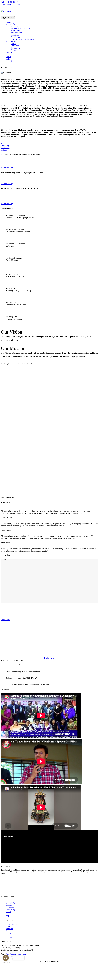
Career (8, 57)
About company (7, 168)
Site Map (9, 929)
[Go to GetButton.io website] (6, 962)
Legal (8, 926)
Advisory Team (16, 33)
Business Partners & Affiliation (22, 39)
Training (14, 44)
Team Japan (15, 37)
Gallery (8, 54)
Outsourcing (15, 48)
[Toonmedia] (6, 11)
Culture (13, 50)
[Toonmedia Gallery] (52, 633)
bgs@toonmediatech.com (10, 4)
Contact (9, 61)
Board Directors (17, 31)
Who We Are (11, 24)
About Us (14, 26)
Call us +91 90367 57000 (10, 2)
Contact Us (5, 620)
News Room (10, 52)
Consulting (15, 46)
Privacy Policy (11, 924)
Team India (15, 35)
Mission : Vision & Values (21, 28)
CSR (8, 59)
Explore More (49, 658)
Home (8, 22)
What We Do (11, 41)
